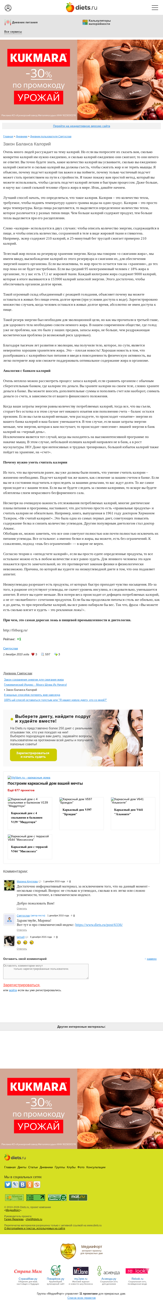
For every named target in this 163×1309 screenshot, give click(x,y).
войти (13, 990)
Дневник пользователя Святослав (50, 136)
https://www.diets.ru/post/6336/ (99, 925)
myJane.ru (80, 1278)
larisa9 (21, 937)
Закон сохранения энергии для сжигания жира (34, 679)
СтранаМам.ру (28, 1278)
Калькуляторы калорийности (100, 22)
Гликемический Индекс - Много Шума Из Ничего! (35, 684)
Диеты (22, 1167)
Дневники (21, 136)
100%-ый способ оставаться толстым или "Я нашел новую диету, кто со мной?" (55, 700)
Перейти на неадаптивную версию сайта (81, 126)
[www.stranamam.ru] (28, 1275)
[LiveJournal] (15, 1184)
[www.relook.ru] (137, 1275)
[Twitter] (8, 1184)
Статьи (33, 1167)
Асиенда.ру (108, 1278)
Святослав (10, 648)
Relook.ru (137, 1278)
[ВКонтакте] (22, 1184)
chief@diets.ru (34, 1219)
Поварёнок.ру (55, 1278)
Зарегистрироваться (21, 985)
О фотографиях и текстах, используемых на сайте (34, 1228)
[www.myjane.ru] (80, 1275)
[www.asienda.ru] (109, 1275)
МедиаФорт (13, 1210)
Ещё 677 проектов (21, 790)
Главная (8, 136)
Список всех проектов (81, 1297)
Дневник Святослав (17, 673)
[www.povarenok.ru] (56, 1275)
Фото (80, 1167)
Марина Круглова (27, 881)
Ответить (22, 908)
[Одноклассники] (29, 1184)
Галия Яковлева (14, 1219)
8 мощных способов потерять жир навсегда (32, 694)
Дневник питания (25, 22)
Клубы (71, 1167)
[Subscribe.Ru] (37, 1184)
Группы (60, 1167)
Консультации (95, 1167)
